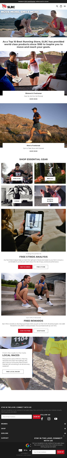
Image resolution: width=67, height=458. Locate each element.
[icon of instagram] (48, 418)
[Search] (57, 6)
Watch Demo (25, 267)
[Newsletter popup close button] (63, 436)
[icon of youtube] (55, 418)
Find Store (41, 267)
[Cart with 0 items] (61, 6)
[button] (33, 23)
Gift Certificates (29, 1)
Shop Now (33, 99)
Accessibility (25, 453)
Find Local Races (13, 371)
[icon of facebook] (42, 418)
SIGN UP (60, 452)
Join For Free (25, 331)
